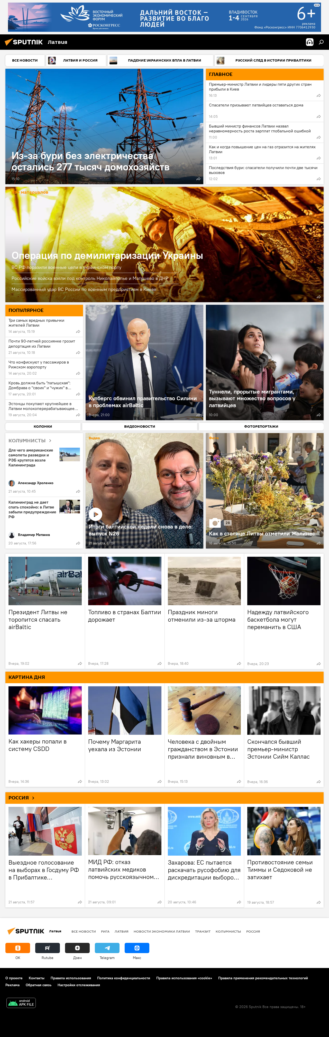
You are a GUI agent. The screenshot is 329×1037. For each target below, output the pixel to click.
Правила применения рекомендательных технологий (263, 978)
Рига (105, 931)
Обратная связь (38, 985)
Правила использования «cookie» (184, 978)
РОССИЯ (18, 797)
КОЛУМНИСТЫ (27, 440)
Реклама (12, 985)
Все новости (83, 931)
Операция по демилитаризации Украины (164, 244)
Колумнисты (228, 931)
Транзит (203, 931)
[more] (198, 178)
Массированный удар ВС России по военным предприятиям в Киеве (84, 289)
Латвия (122, 931)
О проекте (14, 978)
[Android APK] (21, 1003)
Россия (253, 931)
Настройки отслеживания (79, 985)
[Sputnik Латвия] (25, 46)
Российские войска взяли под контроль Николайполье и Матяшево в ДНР (90, 278)
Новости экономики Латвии (162, 931)
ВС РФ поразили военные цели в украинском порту (66, 267)
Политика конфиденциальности (123, 978)
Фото (214, 438)
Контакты (36, 978)
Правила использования (71, 978)
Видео (94, 438)
